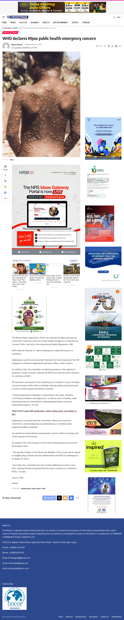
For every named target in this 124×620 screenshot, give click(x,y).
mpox (34, 488)
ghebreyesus (26, 488)
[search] (114, 17)
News (15, 32)
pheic (39, 488)
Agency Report (17, 44)
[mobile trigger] (4, 17)
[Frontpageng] (17, 17)
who (43, 488)
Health (6, 32)
